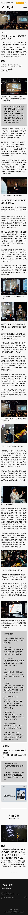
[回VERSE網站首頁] (7, 7)
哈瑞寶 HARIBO (10, 712)
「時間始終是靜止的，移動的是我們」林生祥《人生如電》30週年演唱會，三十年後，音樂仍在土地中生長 (13, 853)
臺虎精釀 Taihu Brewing (12, 732)
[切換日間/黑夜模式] (26, 3)
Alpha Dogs (8, 647)
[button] (11, 872)
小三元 (7, 669)
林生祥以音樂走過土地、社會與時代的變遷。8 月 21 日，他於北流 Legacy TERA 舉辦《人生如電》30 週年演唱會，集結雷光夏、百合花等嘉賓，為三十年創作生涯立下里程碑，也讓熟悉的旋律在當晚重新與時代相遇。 (13, 864)
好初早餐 (7, 683)
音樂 (3, 61)
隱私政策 (16, 909)
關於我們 (12, 909)
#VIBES (3, 69)
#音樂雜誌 (10, 69)
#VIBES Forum (5, 70)
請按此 (15, 763)
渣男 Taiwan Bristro (10, 723)
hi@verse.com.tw (7, 911)
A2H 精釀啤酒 (9, 658)
